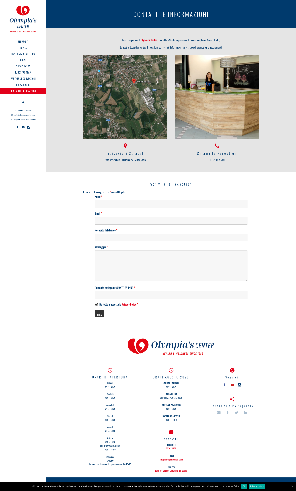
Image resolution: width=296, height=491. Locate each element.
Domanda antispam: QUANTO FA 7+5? (115, 288)
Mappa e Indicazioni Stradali (25, 119)
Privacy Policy (129, 304)
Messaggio (101, 247)
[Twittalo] (236, 412)
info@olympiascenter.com (24, 115)
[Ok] (292, 486)
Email (98, 213)
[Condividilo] (227, 412)
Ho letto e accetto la (118, 304)
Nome (98, 197)
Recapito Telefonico (106, 230)
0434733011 (171, 448)
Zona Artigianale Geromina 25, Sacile (171, 470)
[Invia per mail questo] (220, 412)
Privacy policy (257, 486)
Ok (244, 486)
